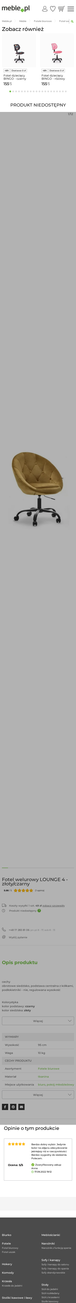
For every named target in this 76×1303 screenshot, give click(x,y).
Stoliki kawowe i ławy (17, 1298)
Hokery (7, 1264)
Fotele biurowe (48, 1068)
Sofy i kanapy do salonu (55, 1264)
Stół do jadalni (50, 1289)
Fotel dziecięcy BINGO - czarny (15, 77)
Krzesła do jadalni (12, 1285)
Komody (8, 1272)
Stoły (45, 1284)
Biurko (6, 1235)
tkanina (43, 1076)
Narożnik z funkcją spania (56, 1247)
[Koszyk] (61, 9)
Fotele (6, 1243)
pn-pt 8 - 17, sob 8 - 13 (32, 929)
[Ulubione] (53, 9)
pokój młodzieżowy (60, 1084)
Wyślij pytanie (18, 937)
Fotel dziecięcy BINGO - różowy (53, 77)
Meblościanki (51, 1235)
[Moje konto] (45, 9)
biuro (41, 1084)
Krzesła (7, 1281)
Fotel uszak (8, 1252)
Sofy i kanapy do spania (55, 1268)
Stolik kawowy (50, 1301)
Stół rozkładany (50, 1293)
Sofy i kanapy (51, 1260)
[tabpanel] (19, 60)
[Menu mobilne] (70, 9)
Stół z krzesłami (50, 1297)
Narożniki (48, 1243)
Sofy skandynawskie (53, 1272)
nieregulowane (48, 1092)
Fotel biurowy (10, 1247)
